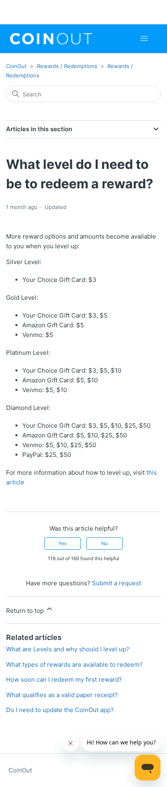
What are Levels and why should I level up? (67, 649)
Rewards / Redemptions (67, 66)
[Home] (51, 38)
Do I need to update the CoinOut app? (60, 710)
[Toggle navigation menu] (144, 38)
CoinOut (16, 66)
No (104, 543)
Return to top (25, 610)
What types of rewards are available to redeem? (74, 664)
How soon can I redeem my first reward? (64, 679)
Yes (62, 543)
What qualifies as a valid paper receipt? (62, 695)
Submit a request (116, 583)
